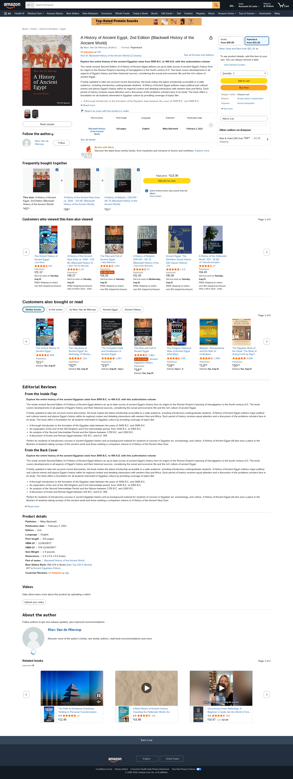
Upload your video (34, 602)
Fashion (188, 13)
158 (183, 358)
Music (211, 13)
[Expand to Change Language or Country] (234, 6)
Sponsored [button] (27, 665)
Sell (179, 13)
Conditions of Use (104, 769)
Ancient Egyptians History (146, 361)
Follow (61, 142)
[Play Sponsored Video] (146, 688)
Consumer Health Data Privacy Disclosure (149, 769)
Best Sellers (72, 13)
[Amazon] (12, 5)
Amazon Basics (55, 13)
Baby (277, 13)
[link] (82, 180)
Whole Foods (122, 13)
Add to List (228, 118)
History (34, 29)
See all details (88, 139)
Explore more (202, 150)
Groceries (106, 13)
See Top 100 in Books (79, 564)
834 (52, 355)
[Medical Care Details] (43, 13)
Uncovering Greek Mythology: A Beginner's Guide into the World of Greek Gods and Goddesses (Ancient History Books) (230, 710)
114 (85, 358)
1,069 (217, 358)
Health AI (19, 13)
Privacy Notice (121, 769)
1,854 (151, 355)
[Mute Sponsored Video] (99, 702)
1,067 (119, 358)
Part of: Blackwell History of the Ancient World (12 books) (111, 55)
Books (154, 13)
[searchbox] (123, 5)
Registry (200, 13)
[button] (7, 13)
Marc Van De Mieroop (95, 47)
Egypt (63, 29)
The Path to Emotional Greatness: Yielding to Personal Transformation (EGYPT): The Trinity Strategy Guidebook (77, 710)
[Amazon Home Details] (235, 13)
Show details (155, 196)
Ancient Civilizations (48, 29)
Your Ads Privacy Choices (183, 769)
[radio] (231, 41)
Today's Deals (140, 13)
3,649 (250, 358)
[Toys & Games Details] (256, 13)
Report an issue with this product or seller (107, 111)
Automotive (265, 13)
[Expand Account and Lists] (258, 6)
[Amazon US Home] (115, 760)
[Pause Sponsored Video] (99, 696)
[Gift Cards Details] (173, 13)
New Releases (90, 13)
